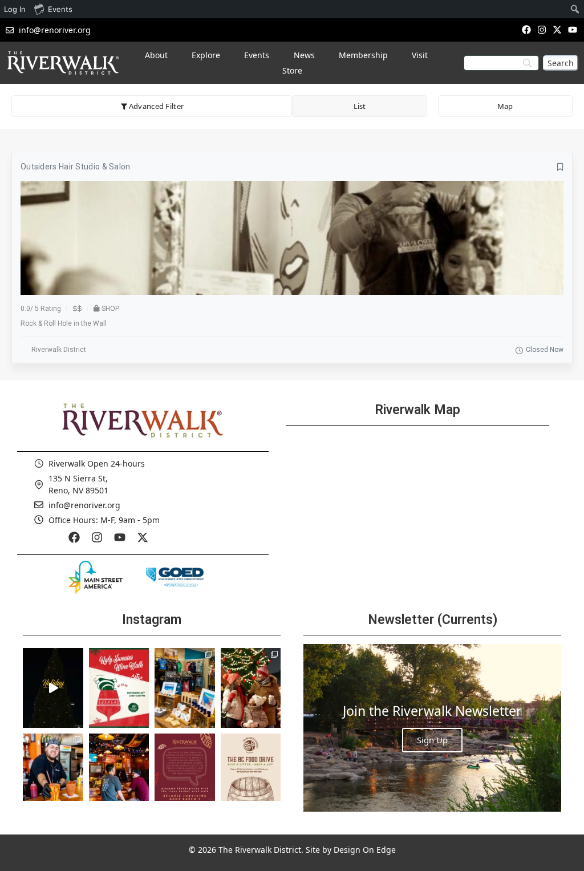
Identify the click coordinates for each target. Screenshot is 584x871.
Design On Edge (365, 849)
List (360, 106)
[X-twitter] (557, 29)
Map (505, 106)
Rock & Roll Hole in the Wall (64, 323)
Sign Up (432, 740)
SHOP (110, 309)
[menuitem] (575, 9)
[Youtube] (572, 29)
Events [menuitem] (60, 9)
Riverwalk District (58, 350)
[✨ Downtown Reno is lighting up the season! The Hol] (251, 688)
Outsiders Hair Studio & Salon (76, 166)
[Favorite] (560, 167)
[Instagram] (541, 29)
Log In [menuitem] (15, 9)
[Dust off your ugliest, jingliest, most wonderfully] (119, 688)
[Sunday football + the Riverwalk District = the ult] (119, 773)
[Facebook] (526, 29)
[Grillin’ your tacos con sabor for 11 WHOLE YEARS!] (53, 773)
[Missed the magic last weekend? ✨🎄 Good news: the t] (53, 688)
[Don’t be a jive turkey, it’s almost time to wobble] (185, 773)
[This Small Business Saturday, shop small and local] (185, 688)
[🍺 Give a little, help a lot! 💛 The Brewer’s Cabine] (251, 773)
